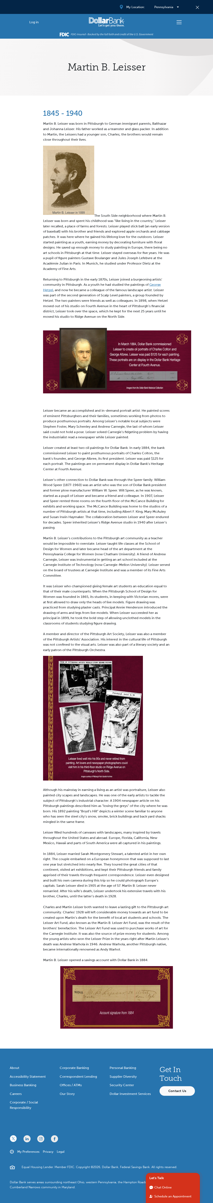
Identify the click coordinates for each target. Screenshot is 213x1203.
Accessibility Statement (28, 1077)
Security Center (122, 1085)
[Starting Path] (106, 22)
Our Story (67, 1094)
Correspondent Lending (78, 1077)
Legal (60, 1152)
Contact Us (177, 1091)
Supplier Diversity (123, 1077)
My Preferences (28, 1152)
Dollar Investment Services (130, 1094)
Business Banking (23, 1085)
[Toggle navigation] (179, 22)
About (14, 1068)
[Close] (197, 7)
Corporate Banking (74, 1068)
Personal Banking (123, 1068)
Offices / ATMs (71, 1085)
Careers (16, 1094)
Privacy (48, 1152)
